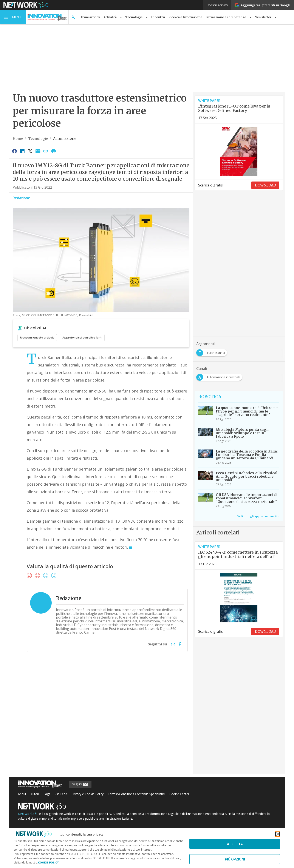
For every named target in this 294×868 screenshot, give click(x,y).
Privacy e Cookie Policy (87, 794)
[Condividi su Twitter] (30, 151)
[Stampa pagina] (53, 151)
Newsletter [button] (263, 17)
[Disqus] (101, 722)
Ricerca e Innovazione (185, 17)
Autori (35, 794)
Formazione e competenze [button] (226, 17)
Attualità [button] (110, 17)
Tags (46, 794)
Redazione (21, 197)
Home (18, 138)
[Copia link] (45, 151)
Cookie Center (179, 794)
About (22, 794)
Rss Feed (60, 794)
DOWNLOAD (265, 185)
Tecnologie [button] (133, 17)
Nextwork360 (28, 814)
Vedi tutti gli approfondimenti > (258, 516)
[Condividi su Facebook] (14, 151)
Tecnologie (38, 138)
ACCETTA (235, 844)
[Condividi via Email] (37, 151)
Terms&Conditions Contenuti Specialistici (136, 794)
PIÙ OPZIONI (235, 859)
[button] (13, 17)
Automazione (64, 138)
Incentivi (158, 17)
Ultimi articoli (90, 17)
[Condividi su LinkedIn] (22, 151)
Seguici (77, 784)
